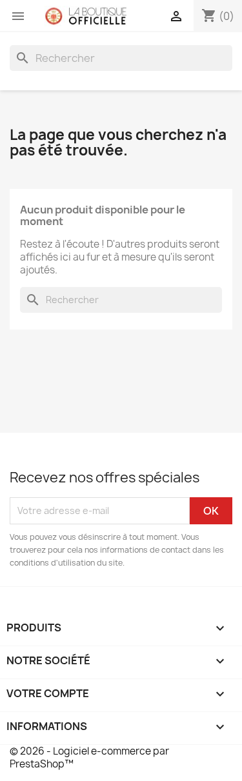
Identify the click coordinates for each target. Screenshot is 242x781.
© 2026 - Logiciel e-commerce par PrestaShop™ (89, 757)
